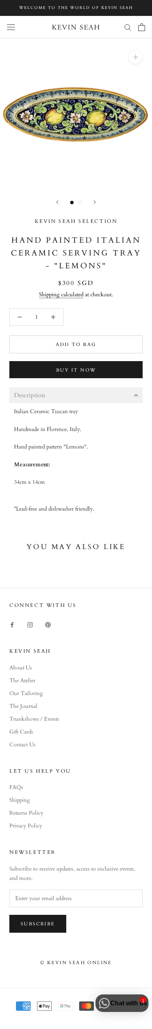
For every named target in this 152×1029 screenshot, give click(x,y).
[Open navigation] (11, 27)
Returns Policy (26, 813)
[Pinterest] (48, 624)
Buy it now (76, 370)
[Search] (127, 27)
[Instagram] (30, 624)
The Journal (23, 706)
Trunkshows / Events (34, 719)
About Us (20, 667)
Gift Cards (21, 731)
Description (29, 395)
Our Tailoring (26, 693)
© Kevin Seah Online (76, 962)
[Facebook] (12, 624)
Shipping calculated (61, 294)
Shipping (19, 800)
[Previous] (57, 202)
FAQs (16, 787)
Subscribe (38, 924)
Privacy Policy (25, 825)
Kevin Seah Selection (76, 221)
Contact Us (22, 744)
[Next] (95, 202)
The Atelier (22, 680)
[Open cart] (141, 27)
